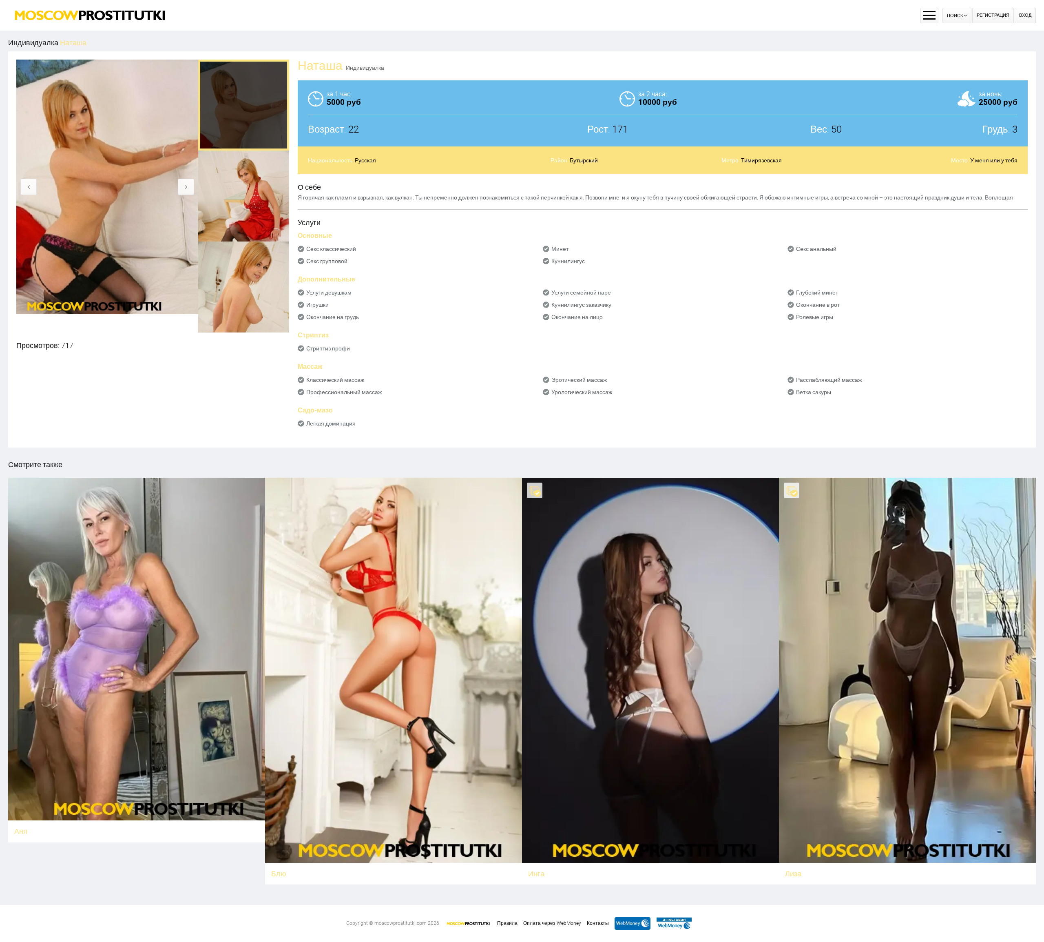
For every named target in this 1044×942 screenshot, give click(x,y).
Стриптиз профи (328, 348)
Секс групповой (326, 261)
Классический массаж (335, 380)
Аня (20, 831)
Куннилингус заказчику (581, 304)
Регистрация (993, 15)
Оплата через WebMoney (552, 923)
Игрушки (317, 304)
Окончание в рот (818, 304)
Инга (536, 873)
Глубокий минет (817, 292)
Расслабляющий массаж (829, 380)
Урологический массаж (581, 392)
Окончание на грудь (332, 317)
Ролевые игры (814, 317)
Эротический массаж (579, 380)
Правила (507, 923)
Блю (278, 873)
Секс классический (331, 249)
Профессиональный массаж (344, 392)
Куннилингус (568, 261)
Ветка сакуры (813, 392)
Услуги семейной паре (581, 292)
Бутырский (584, 160)
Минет (559, 249)
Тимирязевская (761, 160)
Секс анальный (816, 249)
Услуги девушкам (329, 292)
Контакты (598, 923)
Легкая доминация (331, 423)
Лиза (793, 873)
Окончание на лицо (577, 317)
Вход (1025, 15)
